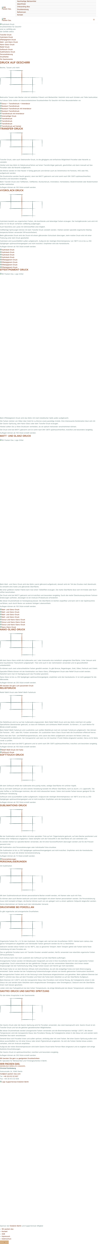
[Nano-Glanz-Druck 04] (8, 627)
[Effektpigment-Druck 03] (8, 265)
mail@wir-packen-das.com (10, 1074)
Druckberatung (23, 9)
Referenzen (21, 12)
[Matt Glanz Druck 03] (9, 615)
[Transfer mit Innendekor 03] (6, 119)
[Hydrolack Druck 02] (7, 252)
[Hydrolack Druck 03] (7, 255)
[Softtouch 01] (7, 752)
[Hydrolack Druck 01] (7, 250)
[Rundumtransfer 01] (9, 106)
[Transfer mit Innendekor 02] (8, 116)
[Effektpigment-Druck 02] (8, 262)
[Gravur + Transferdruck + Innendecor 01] (15, 103)
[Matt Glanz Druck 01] (9, 610)
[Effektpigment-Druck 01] (8, 260)
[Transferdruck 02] (6, 124)
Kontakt (20, 15)
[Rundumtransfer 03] (9, 111)
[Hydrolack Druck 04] (7, 257)
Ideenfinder (21, 4)
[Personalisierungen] (8, 859)
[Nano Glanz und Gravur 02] (12, 622)
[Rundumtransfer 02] (15, 108)
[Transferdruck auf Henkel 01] (10, 126)
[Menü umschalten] (92, 10)
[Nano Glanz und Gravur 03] (12, 625)
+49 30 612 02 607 (10, 1076)
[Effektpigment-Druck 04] (8, 267)
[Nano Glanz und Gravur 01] (12, 620)
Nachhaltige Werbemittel (26, 1)
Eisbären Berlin (15, 1226)
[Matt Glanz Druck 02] (9, 612)
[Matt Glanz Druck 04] (9, 617)
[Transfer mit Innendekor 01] (12, 113)
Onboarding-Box (23, 7)
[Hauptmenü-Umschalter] (94, 19)
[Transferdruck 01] (6, 121)
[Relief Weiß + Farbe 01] (11, 750)
